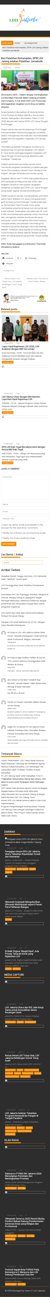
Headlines (16, 969)
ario (20, 898)
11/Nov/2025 (11, 898)
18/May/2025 (11, 1215)
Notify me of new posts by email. (19, 538)
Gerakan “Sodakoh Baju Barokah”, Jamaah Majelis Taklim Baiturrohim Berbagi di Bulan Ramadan (26, 683)
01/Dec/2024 (11, 1004)
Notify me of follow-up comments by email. (24, 533)
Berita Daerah (10, 869)
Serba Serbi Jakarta (12, 1076)
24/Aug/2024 (11, 1266)
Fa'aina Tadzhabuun (31, 1070)
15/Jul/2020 (10, 1052)
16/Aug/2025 (11, 948)
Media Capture (30, 1022)
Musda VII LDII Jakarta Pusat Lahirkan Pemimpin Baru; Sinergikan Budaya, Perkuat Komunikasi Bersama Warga (26, 730)
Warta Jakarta (25, 1076)
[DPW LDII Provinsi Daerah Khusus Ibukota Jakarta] (3, 33)
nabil (21, 848)
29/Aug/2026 (11, 1170)
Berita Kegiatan (22, 869)
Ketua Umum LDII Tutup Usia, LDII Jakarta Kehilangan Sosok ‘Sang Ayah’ (12, 282)
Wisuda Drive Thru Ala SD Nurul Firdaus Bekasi (37, 280)
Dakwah (32, 869)
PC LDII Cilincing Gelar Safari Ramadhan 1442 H (22, 775)
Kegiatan (9, 872)
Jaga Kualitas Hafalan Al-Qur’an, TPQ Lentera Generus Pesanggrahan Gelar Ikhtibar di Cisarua (26, 661)
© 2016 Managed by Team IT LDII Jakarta (25, 1290)
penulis (17, 67)
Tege (18, 343)
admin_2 (21, 1052)
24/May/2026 (11, 848)
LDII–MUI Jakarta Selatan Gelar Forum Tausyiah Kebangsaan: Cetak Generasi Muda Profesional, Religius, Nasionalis (27, 636)
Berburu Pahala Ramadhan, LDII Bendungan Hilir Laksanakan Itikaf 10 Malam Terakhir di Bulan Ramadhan (22, 769)
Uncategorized (8, 270)
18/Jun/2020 (10, 1110)
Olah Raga (21, 1188)
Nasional (38, 1073)
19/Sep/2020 (8, 343)
